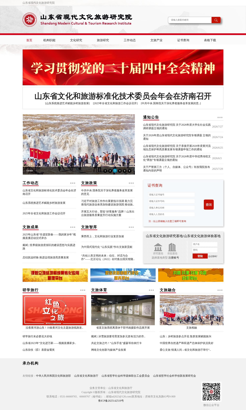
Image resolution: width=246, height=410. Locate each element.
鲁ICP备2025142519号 (111, 400)
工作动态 (130, 40)
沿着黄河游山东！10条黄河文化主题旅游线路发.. (54, 327)
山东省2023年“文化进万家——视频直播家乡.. (49, 343)
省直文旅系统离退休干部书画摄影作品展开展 (123, 327)
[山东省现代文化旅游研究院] (79, 28)
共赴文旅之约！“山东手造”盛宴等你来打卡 (116, 343)
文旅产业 (156, 40)
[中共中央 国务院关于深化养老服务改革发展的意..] (171, 103)
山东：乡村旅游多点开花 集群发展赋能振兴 (185, 336)
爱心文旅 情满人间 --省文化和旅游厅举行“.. (185, 349)
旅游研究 (103, 40)
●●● (220, 117)
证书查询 (183, 40)
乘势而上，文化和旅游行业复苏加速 (102, 236)
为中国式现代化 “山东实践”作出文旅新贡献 (106, 246)
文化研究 (76, 40)
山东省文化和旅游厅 (86, 375)
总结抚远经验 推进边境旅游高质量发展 (46, 257)
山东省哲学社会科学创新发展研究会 (174, 375)
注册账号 (173, 257)
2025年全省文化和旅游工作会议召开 (44, 213)
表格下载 (210, 40)
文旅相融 (191, 327)
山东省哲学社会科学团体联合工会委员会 (126, 375)
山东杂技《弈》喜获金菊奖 (39, 349)
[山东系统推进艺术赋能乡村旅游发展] (67, 103)
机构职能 (49, 40)
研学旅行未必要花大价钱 (37, 336)
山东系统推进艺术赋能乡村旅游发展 (44, 202)
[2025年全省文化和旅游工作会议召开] (115, 103)
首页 (29, 40)
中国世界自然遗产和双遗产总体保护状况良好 (186, 343)
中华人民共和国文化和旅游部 (53, 375)
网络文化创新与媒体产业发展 (108, 349)
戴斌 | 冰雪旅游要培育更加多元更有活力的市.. (118, 336)
